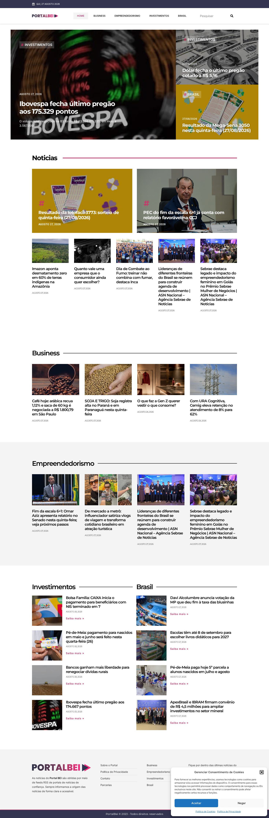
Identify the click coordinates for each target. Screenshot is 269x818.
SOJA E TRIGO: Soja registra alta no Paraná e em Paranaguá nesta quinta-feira (108, 407)
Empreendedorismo (127, 15)
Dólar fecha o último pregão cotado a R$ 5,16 (213, 73)
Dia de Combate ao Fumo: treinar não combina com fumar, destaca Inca (134, 275)
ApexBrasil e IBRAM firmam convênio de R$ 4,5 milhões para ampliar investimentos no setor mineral (202, 706)
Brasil (182, 15)
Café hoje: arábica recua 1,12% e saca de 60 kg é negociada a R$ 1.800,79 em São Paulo (52, 407)
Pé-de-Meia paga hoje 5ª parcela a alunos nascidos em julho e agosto (200, 669)
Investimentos (159, 15)
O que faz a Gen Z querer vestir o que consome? (158, 403)
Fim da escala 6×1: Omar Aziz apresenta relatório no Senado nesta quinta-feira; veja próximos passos (55, 518)
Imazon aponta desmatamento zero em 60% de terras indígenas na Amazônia (49, 278)
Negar (242, 803)
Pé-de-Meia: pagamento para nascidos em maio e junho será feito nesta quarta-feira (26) (99, 637)
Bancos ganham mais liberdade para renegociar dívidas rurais (97, 669)
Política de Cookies (205, 811)
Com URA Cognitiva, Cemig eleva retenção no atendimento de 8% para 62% (211, 407)
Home (80, 15)
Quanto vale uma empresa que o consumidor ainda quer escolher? (90, 275)
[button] (262, 772)
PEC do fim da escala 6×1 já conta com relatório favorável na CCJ (183, 215)
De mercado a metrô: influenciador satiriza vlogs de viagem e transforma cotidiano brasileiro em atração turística (107, 520)
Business (99, 15)
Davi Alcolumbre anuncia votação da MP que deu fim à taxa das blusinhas (202, 600)
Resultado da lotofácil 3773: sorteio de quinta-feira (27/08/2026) (78, 215)
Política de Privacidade (229, 811)
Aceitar (196, 803)
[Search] (232, 16)
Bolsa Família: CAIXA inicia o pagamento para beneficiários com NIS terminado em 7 (96, 602)
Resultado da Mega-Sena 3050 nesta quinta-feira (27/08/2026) (216, 127)
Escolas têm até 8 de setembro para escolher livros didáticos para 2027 (200, 634)
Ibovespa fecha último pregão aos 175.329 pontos (67, 107)
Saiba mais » (75, 618)
